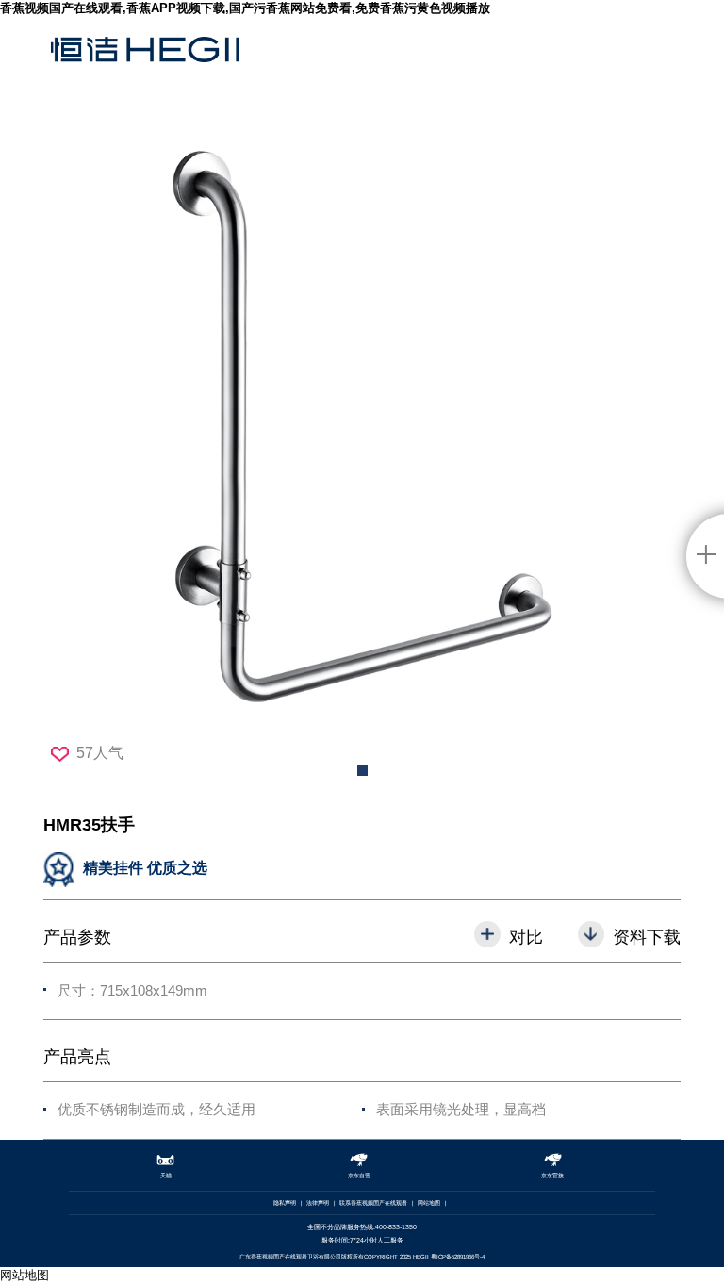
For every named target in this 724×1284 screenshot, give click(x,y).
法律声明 (317, 1203)
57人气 (99, 753)
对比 (526, 937)
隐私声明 (284, 1203)
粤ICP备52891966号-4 (458, 1256)
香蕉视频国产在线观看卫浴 (145, 65)
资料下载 (647, 937)
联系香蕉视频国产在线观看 (373, 1203)
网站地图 (429, 1203)
